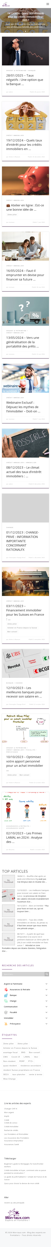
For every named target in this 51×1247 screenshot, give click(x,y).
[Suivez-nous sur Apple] (31, 1242)
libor (36, 1057)
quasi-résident (10, 1066)
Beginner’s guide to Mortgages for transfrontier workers (23, 1165)
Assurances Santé (11, 1144)
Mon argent (9, 1112)
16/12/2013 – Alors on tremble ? (31, 905)
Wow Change (9, 1079)
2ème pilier (8, 1044)
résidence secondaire (31, 1066)
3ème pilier (23, 1044)
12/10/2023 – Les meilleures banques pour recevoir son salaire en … (24, 692)
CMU (5, 1057)
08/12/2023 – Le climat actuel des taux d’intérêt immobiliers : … (23, 471)
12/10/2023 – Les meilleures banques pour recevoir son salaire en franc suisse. (33, 893)
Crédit (6, 1120)
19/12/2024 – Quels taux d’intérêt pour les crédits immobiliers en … (24, 144)
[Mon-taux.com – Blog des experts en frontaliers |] (6, 4)
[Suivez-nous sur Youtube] (27, 1242)
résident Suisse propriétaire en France (21, 1070)
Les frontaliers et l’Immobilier (16, 1134)
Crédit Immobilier (11, 1126)
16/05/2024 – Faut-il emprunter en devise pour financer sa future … (25, 275)
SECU (6, 1074)
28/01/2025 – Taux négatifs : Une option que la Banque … (24, 79)
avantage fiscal (10, 1052)
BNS (23, 1052)
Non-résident (9, 1061)
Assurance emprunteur (13, 1140)
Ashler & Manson (14, 157)
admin (11, 92)
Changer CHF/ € (10, 1108)
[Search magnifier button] (47, 974)
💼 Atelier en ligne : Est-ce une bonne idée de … (25, 207)
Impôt (6, 1116)
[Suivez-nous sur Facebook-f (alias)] (23, 1242)
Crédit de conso (10, 1123)
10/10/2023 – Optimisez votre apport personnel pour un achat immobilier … (24, 763)
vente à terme (35, 1074)
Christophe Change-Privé (17, 557)
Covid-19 (16, 1057)
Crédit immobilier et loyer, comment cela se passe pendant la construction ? (25, 1171)
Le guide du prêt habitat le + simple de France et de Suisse (25, 1178)
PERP (22, 1061)
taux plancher (18, 1074)
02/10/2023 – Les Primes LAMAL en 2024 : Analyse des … (24, 837)
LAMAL (27, 1057)
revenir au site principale (14, 1203)
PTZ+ (30, 1061)
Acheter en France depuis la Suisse (20, 1048)
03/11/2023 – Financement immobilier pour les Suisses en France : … (25, 612)
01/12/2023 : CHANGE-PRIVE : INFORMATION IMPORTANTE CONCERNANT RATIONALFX (22, 541)
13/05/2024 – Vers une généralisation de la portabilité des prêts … (22, 342)
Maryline (12, 849)
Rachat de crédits (11, 1130)
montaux (12, 222)
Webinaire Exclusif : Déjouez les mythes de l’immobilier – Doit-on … (23, 406)
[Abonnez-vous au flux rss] (20, 1242)
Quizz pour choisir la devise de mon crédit (21, 1183)
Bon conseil (34, 1052)
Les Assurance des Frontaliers (16, 1138)
